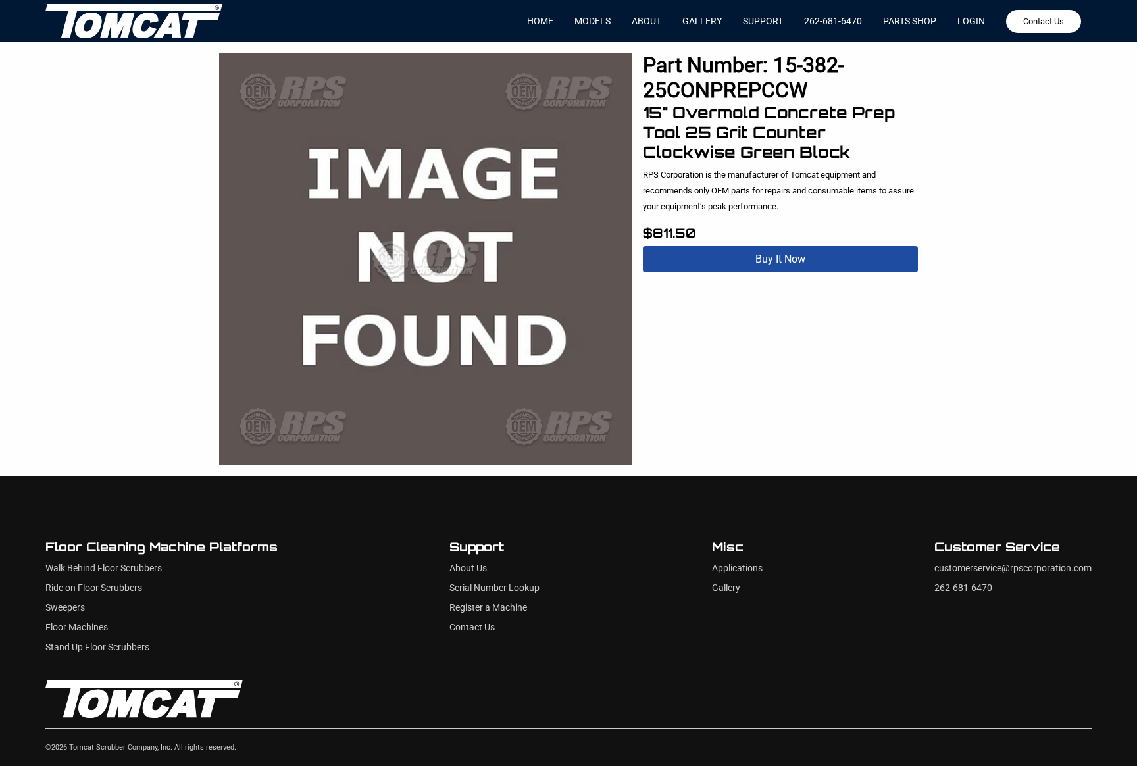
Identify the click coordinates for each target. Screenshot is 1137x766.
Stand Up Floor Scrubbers (97, 647)
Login (971, 21)
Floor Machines (76, 627)
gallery (702, 21)
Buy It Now (780, 259)
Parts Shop (909, 21)
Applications (737, 568)
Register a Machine (488, 607)
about (646, 21)
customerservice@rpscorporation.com (1013, 568)
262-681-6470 (833, 21)
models (592, 21)
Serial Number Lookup (494, 588)
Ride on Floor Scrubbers (93, 588)
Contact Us (1043, 21)
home (540, 21)
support (763, 21)
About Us (468, 568)
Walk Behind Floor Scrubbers (103, 568)
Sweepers (65, 607)
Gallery (726, 588)
